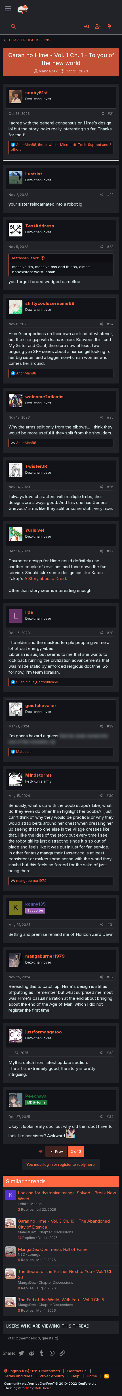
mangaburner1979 (45, 956)
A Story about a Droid (45, 578)
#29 (110, 726)
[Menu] (7, 9)
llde (29, 612)
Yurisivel (34, 530)
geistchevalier (40, 705)
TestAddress (39, 226)
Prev (58, 1151)
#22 (110, 195)
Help (75, 1376)
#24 (110, 324)
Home (92, 1376)
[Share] (102, 114)
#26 (110, 487)
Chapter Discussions (56, 1232)
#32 (110, 977)
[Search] (14, 26)
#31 (110, 925)
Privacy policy (52, 1376)
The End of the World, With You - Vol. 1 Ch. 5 (61, 1299)
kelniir (23, 1204)
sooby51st (36, 92)
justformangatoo (43, 1032)
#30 (110, 796)
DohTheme (43, 1388)
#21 (110, 113)
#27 (110, 551)
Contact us (77, 1371)
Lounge (34, 1254)
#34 (110, 1117)
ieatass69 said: (25, 258)
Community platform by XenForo (50, 1384)
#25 (110, 417)
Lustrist (33, 173)
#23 (110, 247)
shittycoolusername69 (49, 303)
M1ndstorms (38, 775)
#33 (110, 1053)
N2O (21, 1254)
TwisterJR (36, 466)
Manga (36, 1204)
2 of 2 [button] (76, 1151)
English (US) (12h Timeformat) (34, 1371)
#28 (110, 633)
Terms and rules (18, 1376)
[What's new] (109, 26)
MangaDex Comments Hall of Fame (53, 1249)
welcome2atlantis (44, 396)
